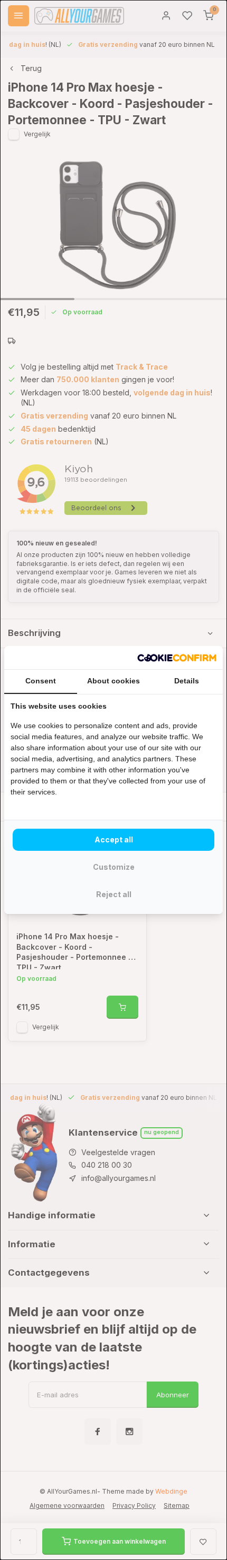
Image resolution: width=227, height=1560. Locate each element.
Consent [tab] (40, 681)
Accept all (113, 839)
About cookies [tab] (113, 681)
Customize (114, 866)
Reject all (113, 894)
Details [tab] (186, 681)
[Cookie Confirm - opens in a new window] (176, 657)
